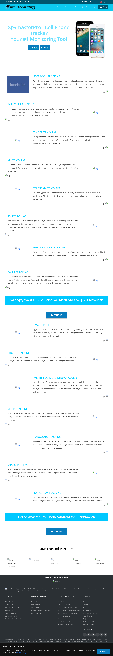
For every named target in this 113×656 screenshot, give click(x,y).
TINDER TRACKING (44, 132)
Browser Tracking (10, 613)
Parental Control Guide (65, 625)
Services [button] (68, 7)
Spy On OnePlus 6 (64, 602)
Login (96, 2)
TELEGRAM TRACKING (46, 188)
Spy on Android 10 (64, 616)
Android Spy (35, 607)
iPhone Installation (89, 625)
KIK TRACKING (16, 160)
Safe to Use (35, 602)
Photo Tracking (19, 353)
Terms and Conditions (90, 613)
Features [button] (58, 7)
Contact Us (86, 605)
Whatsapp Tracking (21, 104)
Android (34, 48)
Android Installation (89, 622)
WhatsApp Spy (9, 602)
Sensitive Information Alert (13, 619)
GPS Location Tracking (49, 247)
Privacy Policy (21, 653)
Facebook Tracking (46, 76)
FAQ (84, 619)
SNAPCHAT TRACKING (21, 465)
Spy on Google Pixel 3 (65, 605)
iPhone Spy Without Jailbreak (40, 610)
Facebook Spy (9, 605)
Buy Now (103, 7)
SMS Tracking (17, 216)
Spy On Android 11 (64, 619)
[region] (56, 649)
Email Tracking (43, 325)
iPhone (44, 48)
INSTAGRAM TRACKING (47, 492)
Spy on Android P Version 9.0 (67, 607)
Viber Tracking (18, 409)
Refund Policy (87, 616)
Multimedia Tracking (11, 616)
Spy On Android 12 (64, 622)
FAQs (82, 7)
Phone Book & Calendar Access (55, 377)
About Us (86, 602)
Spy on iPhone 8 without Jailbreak (69, 610)
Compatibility (35, 605)
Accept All (103, 651)
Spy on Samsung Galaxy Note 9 (68, 613)
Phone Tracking (36, 613)
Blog (76, 7)
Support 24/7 (86, 2)
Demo (88, 7)
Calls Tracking (18, 272)
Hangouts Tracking (47, 437)
